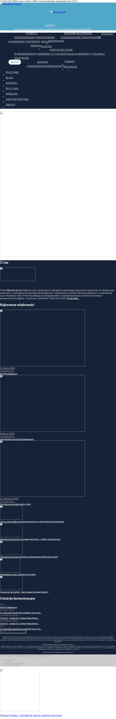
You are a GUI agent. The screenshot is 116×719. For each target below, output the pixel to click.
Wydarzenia (16, 41)
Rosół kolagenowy (8, 607)
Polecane (12, 72)
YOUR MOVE (21, 58)
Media (45, 41)
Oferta (8, 661)
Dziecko (46, 46)
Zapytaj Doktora (17, 99)
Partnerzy (33, 41)
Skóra (81, 29)
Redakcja (40, 66)
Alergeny (20, 29)
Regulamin (10, 659)
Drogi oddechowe (39, 29)
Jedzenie (20, 37)
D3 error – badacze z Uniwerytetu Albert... (19, 618)
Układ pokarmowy (64, 29)
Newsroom (56, 41)
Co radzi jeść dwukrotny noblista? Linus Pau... (20, 612)
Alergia (50, 25)
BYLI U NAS (12, 88)
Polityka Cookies (13, 665)
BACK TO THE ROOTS (56, 54)
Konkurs (11, 94)
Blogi (9, 77)
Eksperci (11, 83)
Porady (70, 61)
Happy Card (36, 54)
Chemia (44, 37)
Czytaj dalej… (73, 298)
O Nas (30, 66)
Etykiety (31, 33)
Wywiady (107, 34)
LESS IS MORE (77, 54)
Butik (15, 62)
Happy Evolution (60, 50)
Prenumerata (55, 66)
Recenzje (71, 67)
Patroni (35, 45)
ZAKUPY (10, 104)
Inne (88, 29)
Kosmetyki (33, 37)
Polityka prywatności (15, 663)
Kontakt (42, 62)
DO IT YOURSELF (95, 54)
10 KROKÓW (21, 54)
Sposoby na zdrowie (78, 33)
